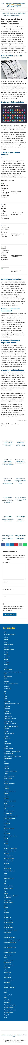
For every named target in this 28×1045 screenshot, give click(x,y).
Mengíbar (6, 863)
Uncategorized (8, 995)
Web (4, 596)
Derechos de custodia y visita (12, 751)
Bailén (5, 679)
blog (8, 13)
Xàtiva (5, 1017)
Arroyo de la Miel (8, 669)
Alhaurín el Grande (9, 649)
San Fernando (7, 932)
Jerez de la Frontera (9, 811)
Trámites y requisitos (9, 987)
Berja (5, 691)
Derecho (6, 746)
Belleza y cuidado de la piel (11, 684)
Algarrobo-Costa (8, 644)
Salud (5, 915)
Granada (6, 793)
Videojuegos (7, 1002)
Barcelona (6, 681)
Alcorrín (6, 642)
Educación (6, 763)
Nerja (5, 881)
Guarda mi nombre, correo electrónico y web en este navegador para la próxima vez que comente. (13, 608)
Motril (5, 873)
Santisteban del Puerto (10, 952)
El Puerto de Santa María (10, 771)
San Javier (6, 935)
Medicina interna (8, 856)
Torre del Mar (7, 972)
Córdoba (6, 736)
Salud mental (7, 917)
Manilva (6, 843)
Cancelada (7, 706)
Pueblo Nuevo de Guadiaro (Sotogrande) (11, 896)
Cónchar (6, 731)
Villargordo (6, 1015)
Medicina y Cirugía (9, 858)
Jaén (5, 808)
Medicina (6, 853)
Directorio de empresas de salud (12, 756)
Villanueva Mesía (8, 1012)
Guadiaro (6, 796)
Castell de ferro (8, 716)
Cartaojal (6, 711)
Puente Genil (7, 900)
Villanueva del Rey (8, 1007)
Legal (5, 826)
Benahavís (6, 686)
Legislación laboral (9, 828)
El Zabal (6, 773)
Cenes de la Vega (8, 721)
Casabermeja (7, 713)
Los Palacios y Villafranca (10, 836)
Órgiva (5, 891)
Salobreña (6, 912)
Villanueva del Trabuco (10, 1010)
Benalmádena (7, 689)
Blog (5, 694)
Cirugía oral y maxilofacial (11, 726)
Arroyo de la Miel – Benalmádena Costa (12, 673)
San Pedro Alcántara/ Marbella (12, 940)
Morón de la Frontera (9, 871)
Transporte (7, 990)
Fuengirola (6, 788)
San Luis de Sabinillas (9, 937)
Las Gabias (6, 821)
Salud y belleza (8, 920)
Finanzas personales (9, 783)
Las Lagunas (7, 823)
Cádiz (5, 699)
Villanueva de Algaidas (10, 1005)
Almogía (6, 654)
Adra (5, 632)
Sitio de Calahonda (9, 965)
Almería (6, 652)
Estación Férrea (8, 778)
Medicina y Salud (8, 861)
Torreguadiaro (7, 975)
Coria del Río (7, 738)
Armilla (5, 667)
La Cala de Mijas (8, 813)
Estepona (6, 781)
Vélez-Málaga (7, 1000)
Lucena (6, 838)
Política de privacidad (7, 1035)
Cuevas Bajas (7, 743)
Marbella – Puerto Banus (10, 848)
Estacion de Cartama (9, 776)
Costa (5, 741)
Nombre (5, 582)
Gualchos (6, 798)
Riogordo (6, 907)
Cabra (5, 696)
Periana (6, 893)
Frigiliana (6, 786)
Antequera (6, 662)
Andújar (6, 659)
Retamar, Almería (8, 902)
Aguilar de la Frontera (9, 634)
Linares (5, 831)
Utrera (5, 997)
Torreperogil (7, 982)
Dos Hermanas (8, 758)
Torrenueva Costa (9, 980)
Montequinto (7, 868)
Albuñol (6, 637)
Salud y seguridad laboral (10, 930)
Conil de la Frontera (9, 733)
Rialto (5, 905)
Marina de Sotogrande (10, 851)
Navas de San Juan (9, 878)
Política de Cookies (18, 1035)
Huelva (5, 803)
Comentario (6, 562)
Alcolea (6, 639)
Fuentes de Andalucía (9, 791)
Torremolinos (7, 977)
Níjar (5, 883)
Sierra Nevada (7, 962)
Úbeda (5, 992)
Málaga (6, 841)
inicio (4, 13)
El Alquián (6, 766)
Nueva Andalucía (8, 888)
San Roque (6, 945)
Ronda (5, 910)
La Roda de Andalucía (9, 818)
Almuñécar (7, 657)
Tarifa (5, 970)
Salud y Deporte (8, 925)
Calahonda (7, 701)
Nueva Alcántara (8, 886)
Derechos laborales (9, 753)
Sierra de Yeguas (8, 960)
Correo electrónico (8, 589)
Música (5, 876)
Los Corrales (7, 833)
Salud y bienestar (8, 922)
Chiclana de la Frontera (10, 723)
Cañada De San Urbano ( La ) (12, 703)
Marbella (6, 846)
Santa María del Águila (10, 947)
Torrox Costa (7, 985)
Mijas (5, 866)
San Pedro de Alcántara (10, 942)
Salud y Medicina (8, 927)
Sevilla (5, 957)
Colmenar (6, 728)
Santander (6, 950)
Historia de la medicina (10, 801)
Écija (5, 761)
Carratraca (7, 708)
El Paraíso (6, 768)
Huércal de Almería (9, 806)
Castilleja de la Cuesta (10, 718)
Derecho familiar (8, 748)
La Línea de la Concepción (11, 816)
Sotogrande (7, 967)
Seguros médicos (8, 955)
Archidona (6, 664)
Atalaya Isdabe (8, 676)
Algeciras (6, 647)
